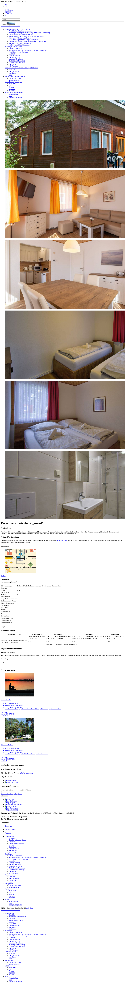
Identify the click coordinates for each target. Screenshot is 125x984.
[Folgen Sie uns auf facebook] (10, 780)
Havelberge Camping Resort (29, 33)
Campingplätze (17, 29)
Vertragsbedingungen (15, 97)
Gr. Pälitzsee (23, 40)
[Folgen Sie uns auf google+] (11, 782)
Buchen (3, 576)
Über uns (11, 87)
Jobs (6, 15)
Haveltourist (8, 826)
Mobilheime (12, 73)
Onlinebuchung (62, 540)
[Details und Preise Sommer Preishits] (62, 685)
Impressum (8, 12)
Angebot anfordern (14, 80)
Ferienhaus (12, 69)
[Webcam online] (11, 24)
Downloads (12, 83)
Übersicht (20, 31)
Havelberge (13, 47)
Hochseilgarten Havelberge (17, 61)
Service (13, 82)
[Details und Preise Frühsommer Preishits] (62, 730)
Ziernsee (20, 38)
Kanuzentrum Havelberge (17, 62)
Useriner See (20, 43)
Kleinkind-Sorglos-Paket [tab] (8, 652)
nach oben (29, 908)
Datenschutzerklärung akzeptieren (11, 794)
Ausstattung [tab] (4, 659)
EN (6, 7)
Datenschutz (8, 13)
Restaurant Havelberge (16, 59)
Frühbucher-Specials (15, 78)
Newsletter (12, 90)
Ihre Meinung (9, 10)
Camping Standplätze (15, 48)
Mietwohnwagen (14, 71)
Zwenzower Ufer (28, 41)
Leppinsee (21, 34)
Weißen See (19, 45)
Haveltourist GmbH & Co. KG (10, 26)
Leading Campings (14, 55)
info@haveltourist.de (26, 773)
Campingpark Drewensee (26, 36)
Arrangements (15, 76)
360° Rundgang (13, 66)
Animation (12, 54)
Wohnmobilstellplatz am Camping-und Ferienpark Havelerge (27, 50)
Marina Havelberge (15, 57)
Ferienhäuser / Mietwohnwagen (18, 52)
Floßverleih (12, 64)
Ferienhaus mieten (21, 68)
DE (6, 5)
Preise (10, 75)
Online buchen (13, 94)
